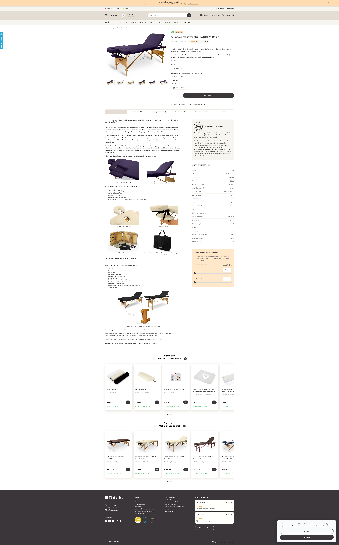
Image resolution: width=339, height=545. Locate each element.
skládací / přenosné (229, 191)
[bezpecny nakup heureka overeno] (138, 520)
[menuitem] (108, 22)
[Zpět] (185, 358)
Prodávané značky (140, 504)
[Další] (153, 358)
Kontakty (137, 497)
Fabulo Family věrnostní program (144, 509)
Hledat (189, 15)
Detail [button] (128, 402)
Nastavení (306, 531)
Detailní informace (176, 61)
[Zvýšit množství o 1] (180, 95)
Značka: (176, 45)
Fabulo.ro (127, 8)
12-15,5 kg (231, 184)
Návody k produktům (171, 511)
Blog (136, 502)
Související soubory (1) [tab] (159, 112)
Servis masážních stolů (171, 502)
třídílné (232, 181)
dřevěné (232, 188)
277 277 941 (129, 14)
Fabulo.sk (109, 8)
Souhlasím (307, 537)
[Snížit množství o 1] (173, 95)
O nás (136, 499)
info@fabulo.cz (113, 510)
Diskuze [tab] (223, 112)
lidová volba (231, 177)
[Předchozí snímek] (106, 82)
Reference (138, 506)
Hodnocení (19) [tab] (137, 112)
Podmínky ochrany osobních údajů (175, 506)
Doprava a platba (180, 112)
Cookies (167, 509)
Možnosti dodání (178, 76)
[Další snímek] (166, 82)
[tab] (167, 414)
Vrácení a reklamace (201, 112)
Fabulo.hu (119, 8)
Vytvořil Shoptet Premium (221, 542)
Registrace (230, 8)
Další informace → (193, 4)
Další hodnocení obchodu (204, 528)
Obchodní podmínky (171, 504)
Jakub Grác (231, 542)
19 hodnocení (204, 41)
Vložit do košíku (208, 95)
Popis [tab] (115, 112)
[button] (118, 404)
